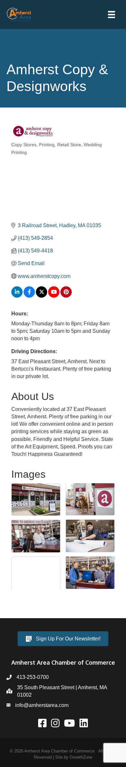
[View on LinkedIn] (17, 296)
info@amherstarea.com (41, 705)
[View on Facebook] (29, 296)
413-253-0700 (32, 677)
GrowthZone (81, 757)
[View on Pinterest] (66, 296)
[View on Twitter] (41, 296)
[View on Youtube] (53, 296)
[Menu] (111, 14)
